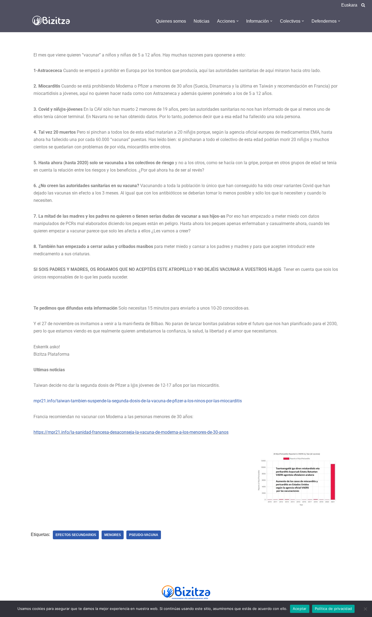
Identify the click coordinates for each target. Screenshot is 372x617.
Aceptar (300, 608)
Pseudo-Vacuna (143, 535)
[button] (237, 21)
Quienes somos (171, 21)
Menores (112, 535)
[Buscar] (363, 5)
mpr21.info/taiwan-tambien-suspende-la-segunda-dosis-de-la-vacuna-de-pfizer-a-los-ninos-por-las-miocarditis (137, 400)
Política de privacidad (333, 608)
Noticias (201, 21)
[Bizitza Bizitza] (52, 21)
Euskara (349, 5)
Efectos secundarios (76, 535)
